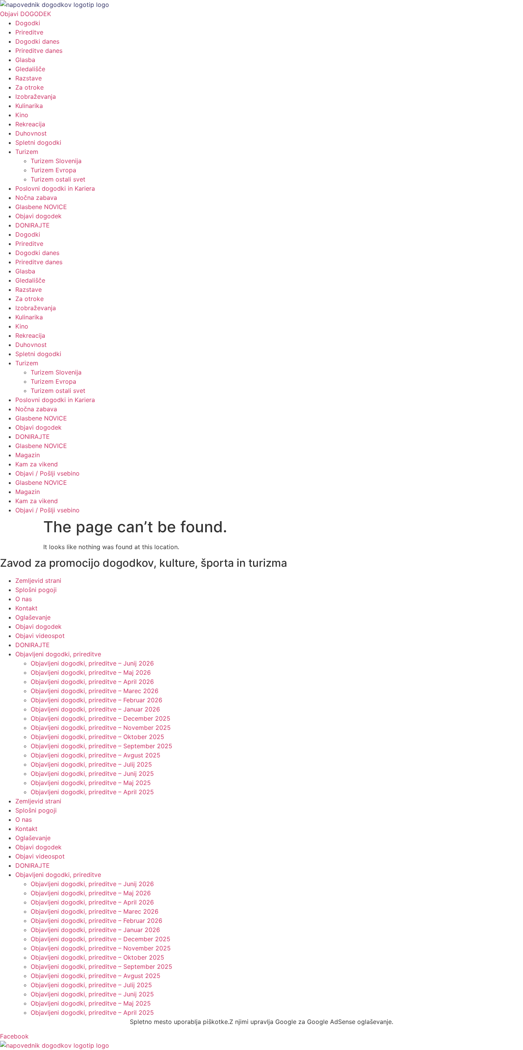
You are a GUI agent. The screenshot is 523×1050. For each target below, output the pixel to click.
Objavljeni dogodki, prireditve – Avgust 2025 (95, 755)
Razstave (28, 78)
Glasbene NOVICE (41, 207)
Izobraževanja (35, 96)
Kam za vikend (36, 464)
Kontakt (26, 608)
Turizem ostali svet (58, 179)
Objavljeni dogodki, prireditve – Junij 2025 (92, 773)
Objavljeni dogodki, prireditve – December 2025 (100, 718)
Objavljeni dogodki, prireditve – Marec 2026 (95, 691)
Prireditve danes (38, 50)
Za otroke (29, 87)
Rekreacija (30, 124)
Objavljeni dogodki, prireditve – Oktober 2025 (97, 737)
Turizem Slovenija (56, 161)
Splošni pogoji (36, 590)
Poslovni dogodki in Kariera (55, 188)
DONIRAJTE (32, 225)
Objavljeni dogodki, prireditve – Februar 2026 (96, 700)
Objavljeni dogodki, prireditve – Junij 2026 (92, 663)
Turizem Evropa (53, 170)
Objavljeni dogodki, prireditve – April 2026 (92, 681)
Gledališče (30, 69)
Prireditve (29, 32)
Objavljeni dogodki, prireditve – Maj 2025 (91, 783)
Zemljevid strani (38, 580)
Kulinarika (29, 106)
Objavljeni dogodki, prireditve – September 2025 (101, 746)
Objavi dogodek (38, 216)
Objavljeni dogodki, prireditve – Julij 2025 (91, 764)
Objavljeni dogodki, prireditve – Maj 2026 (91, 672)
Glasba (25, 60)
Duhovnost (31, 133)
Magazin (27, 455)
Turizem (26, 151)
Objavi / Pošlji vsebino (47, 473)
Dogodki (27, 23)
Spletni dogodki (38, 142)
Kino (21, 115)
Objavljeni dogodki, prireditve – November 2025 (101, 727)
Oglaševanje (33, 617)
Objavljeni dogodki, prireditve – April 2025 (92, 792)
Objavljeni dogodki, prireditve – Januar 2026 (95, 709)
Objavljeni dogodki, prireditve (58, 654)
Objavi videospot (40, 635)
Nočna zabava (36, 197)
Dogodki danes (37, 41)
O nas (23, 599)
